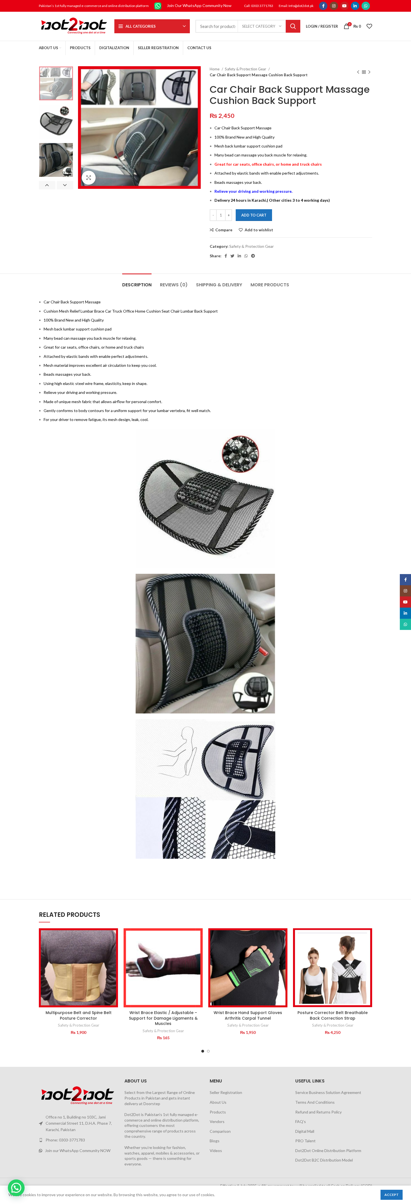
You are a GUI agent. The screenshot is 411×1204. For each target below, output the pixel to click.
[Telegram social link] (253, 256)
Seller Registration (226, 1092)
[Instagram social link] (334, 6)
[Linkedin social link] (355, 6)
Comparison (220, 1131)
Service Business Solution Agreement (328, 1092)
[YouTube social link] (344, 6)
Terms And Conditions (315, 1102)
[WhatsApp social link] (366, 6)
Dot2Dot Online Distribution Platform (328, 1150)
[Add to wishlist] (114, 937)
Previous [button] (47, 185)
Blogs (214, 1140)
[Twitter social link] (232, 256)
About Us (218, 1102)
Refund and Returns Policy (318, 1112)
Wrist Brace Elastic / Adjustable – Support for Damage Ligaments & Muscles (163, 1018)
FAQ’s (300, 1121)
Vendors (217, 1121)
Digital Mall (304, 1131)
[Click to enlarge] (89, 178)
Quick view (114, 962)
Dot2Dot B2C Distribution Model (324, 1160)
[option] (56, 83)
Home (215, 69)
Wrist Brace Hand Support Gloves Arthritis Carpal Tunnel (248, 1015)
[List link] (77, 1140)
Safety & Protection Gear (246, 69)
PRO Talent (305, 1140)
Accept (391, 1195)
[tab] (137, 282)
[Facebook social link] (323, 6)
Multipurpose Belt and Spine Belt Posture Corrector (79, 1015)
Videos (216, 1150)
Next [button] (65, 185)
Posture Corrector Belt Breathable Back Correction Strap (332, 1015)
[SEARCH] (293, 26)
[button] (114, 950)
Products (218, 1112)
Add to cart (253, 215)
